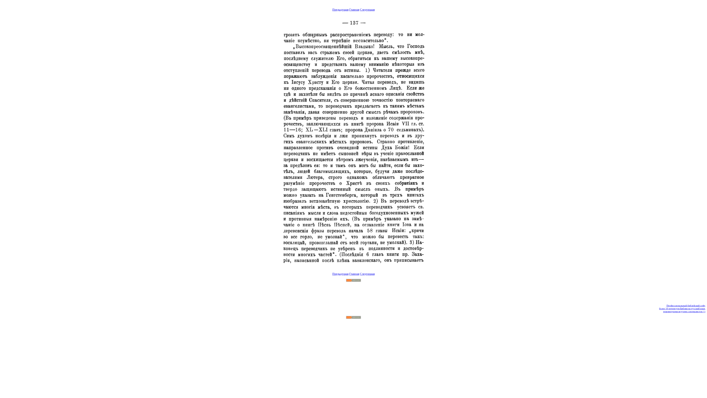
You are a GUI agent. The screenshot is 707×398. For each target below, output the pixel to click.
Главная (354, 9)
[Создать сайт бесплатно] (353, 280)
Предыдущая (340, 9)
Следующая (367, 9)
